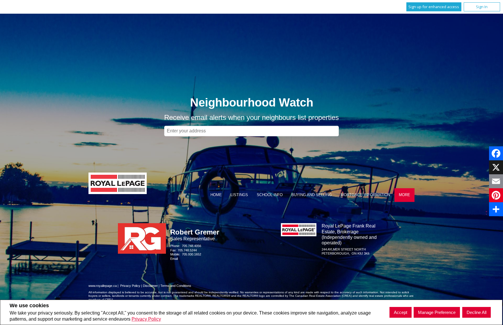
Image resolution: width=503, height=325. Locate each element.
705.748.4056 (191, 246)
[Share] (496, 209)
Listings (239, 195)
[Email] (496, 181)
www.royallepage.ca (102, 285)
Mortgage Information (365, 195)
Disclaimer (150, 285)
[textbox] (251, 131)
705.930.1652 (191, 254)
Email (174, 258)
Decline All (476, 312)
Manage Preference (437, 312)
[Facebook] (496, 153)
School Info (270, 195)
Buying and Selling (311, 195)
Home (216, 195)
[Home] (117, 184)
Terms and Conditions (175, 285)
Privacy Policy (146, 319)
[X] (496, 167)
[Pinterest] (496, 195)
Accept (400, 312)
